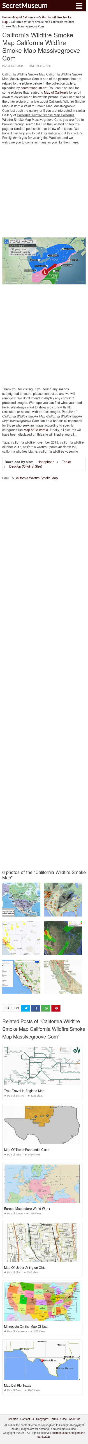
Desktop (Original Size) (25, 466)
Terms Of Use (58, 1419)
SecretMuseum (25, 5)
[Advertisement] (44, 192)
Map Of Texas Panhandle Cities (26, 1149)
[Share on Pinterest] (55, 1008)
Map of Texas (14, 1154)
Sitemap (13, 1419)
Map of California (12, 66)
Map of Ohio (14, 1272)
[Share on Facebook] (35, 1008)
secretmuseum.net (34, 87)
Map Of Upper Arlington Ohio (25, 1267)
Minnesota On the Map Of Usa (26, 1326)
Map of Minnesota (17, 1331)
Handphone (46, 461)
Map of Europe (15, 1213)
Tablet (66, 461)
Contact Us (27, 1419)
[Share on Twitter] (25, 1008)
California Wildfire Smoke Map (36, 478)
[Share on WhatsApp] (45, 1008)
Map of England (15, 1095)
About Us (74, 1419)
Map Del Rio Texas (17, 1385)
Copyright (42, 1419)
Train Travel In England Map (24, 1090)
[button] (79, 5)
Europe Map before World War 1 (27, 1208)
